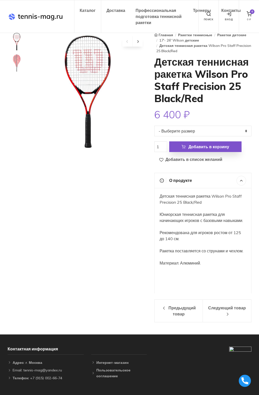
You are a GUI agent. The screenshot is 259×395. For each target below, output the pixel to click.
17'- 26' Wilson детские (179, 40)
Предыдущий (181, 310)
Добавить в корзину (208, 146)
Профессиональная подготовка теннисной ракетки (159, 16)
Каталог (88, 10)
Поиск (208, 19)
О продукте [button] (180, 180)
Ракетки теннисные (195, 35)
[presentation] (127, 41)
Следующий (227, 307)
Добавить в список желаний (193, 159)
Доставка (115, 10)
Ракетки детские (231, 35)
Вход (229, 19)
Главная (166, 35)
